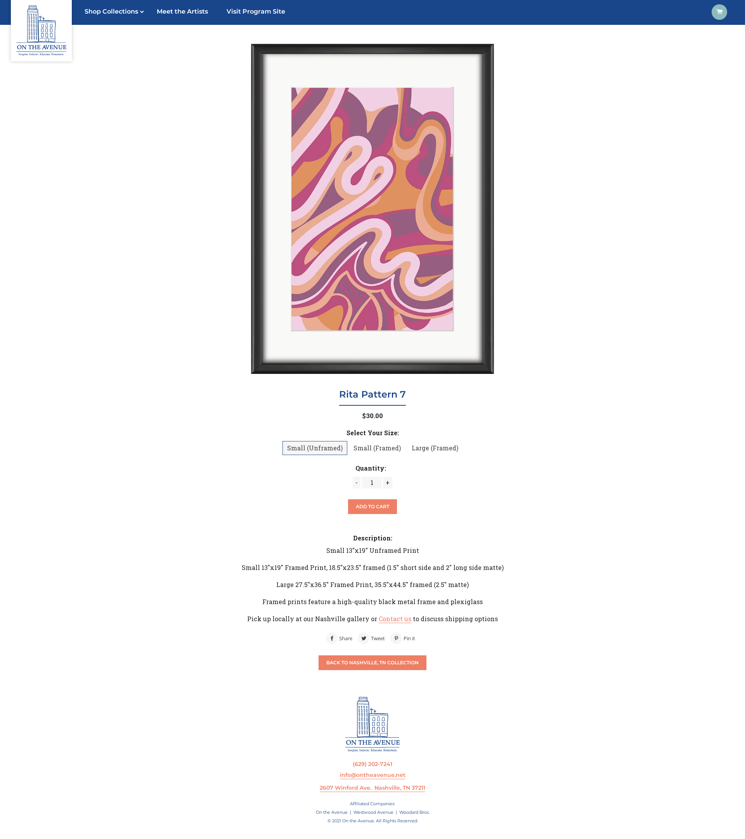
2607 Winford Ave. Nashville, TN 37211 (372, 787)
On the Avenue (332, 812)
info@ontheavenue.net (372, 774)
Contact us (395, 619)
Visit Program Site (256, 11)
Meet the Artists (182, 11)
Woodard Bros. (414, 812)
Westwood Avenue (373, 812)
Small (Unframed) (315, 448)
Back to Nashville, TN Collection (372, 662)
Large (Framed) (435, 448)
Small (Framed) (377, 448)
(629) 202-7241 (372, 764)
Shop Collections (111, 11)
